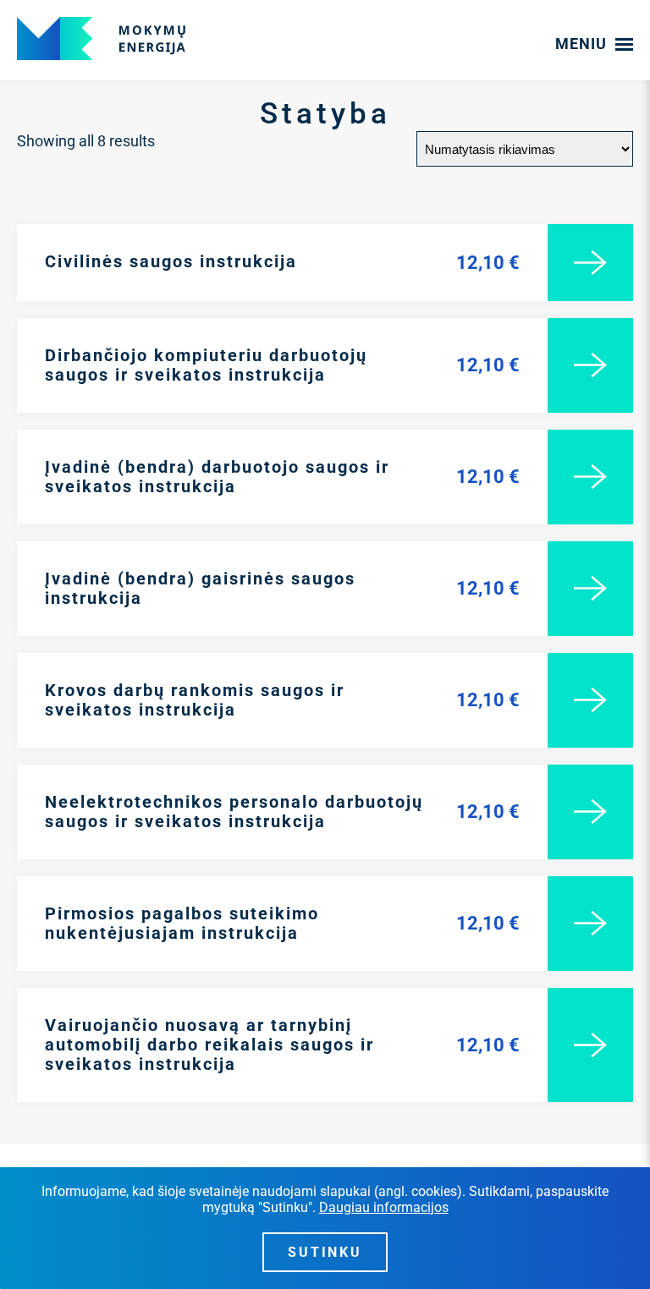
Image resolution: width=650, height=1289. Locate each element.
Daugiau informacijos (384, 1207)
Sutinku (325, 1252)
